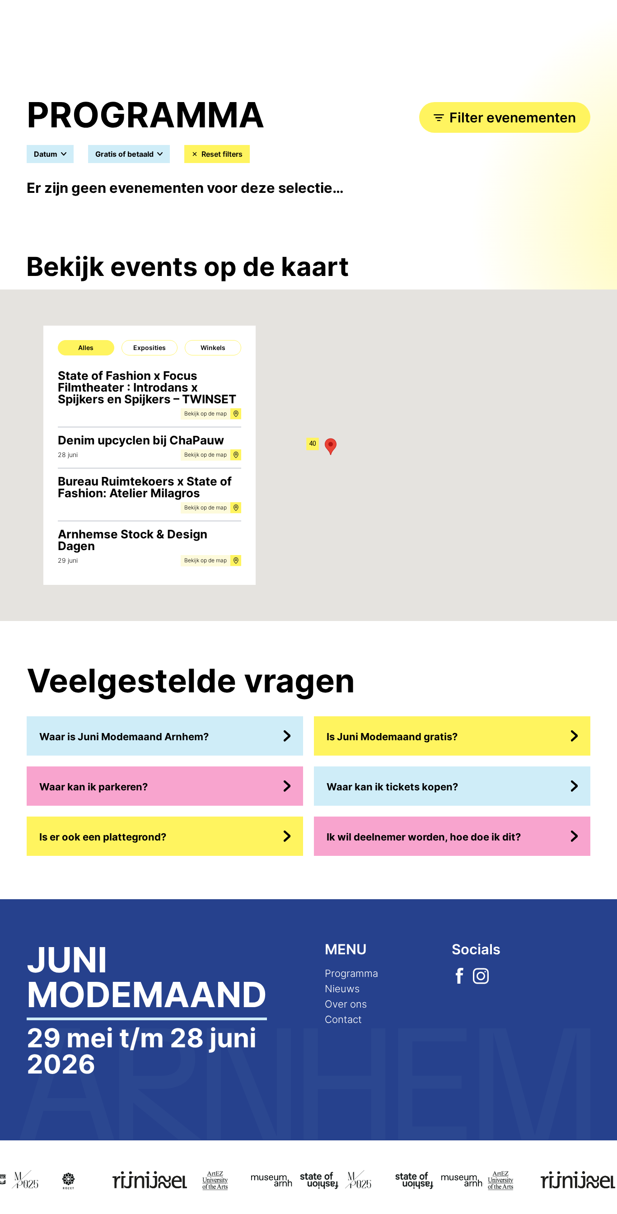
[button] (312, 445)
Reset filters (222, 154)
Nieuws (342, 989)
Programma (351, 973)
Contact (343, 1019)
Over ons (346, 1004)
